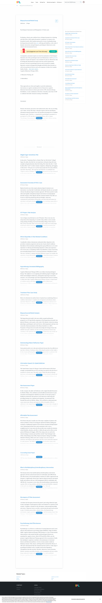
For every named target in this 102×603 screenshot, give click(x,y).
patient (55, 57)
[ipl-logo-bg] (18, 2)
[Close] (100, 599)
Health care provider (55, 576)
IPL (17, 5)
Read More (39, 172)
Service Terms (37, 594)
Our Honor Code (38, 591)
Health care (18, 576)
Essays (32, 2)
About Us (19, 587)
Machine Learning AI (51, 2)
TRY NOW (53, 51)
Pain (52, 579)
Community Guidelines (39, 589)
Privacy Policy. (48, 601)
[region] (51, 599)
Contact (18, 589)
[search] (81, 2)
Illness (52, 578)
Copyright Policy (37, 587)
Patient (17, 578)
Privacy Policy (37, 592)
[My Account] (84, 2)
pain (37, 43)
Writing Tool (42, 2)
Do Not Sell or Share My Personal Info (78, 599)
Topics (36, 2)
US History (59, 2)
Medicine (18, 579)
